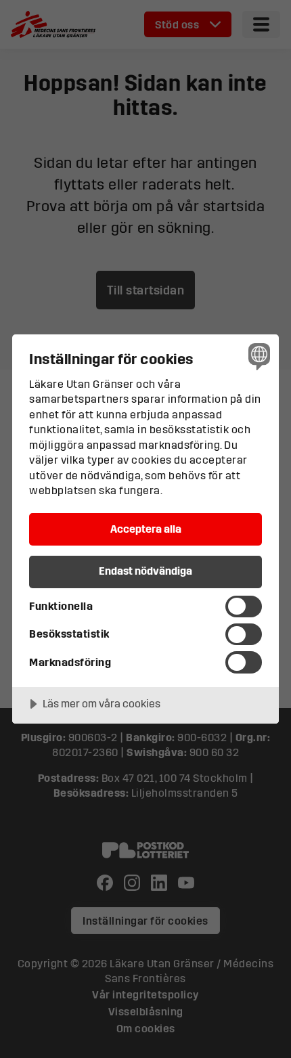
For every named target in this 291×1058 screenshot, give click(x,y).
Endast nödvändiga (145, 570)
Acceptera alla (145, 528)
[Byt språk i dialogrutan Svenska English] (257, 355)
